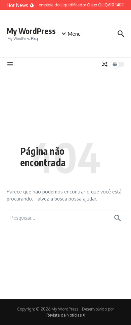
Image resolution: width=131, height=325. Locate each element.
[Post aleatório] (104, 64)
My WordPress (31, 31)
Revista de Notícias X (65, 315)
